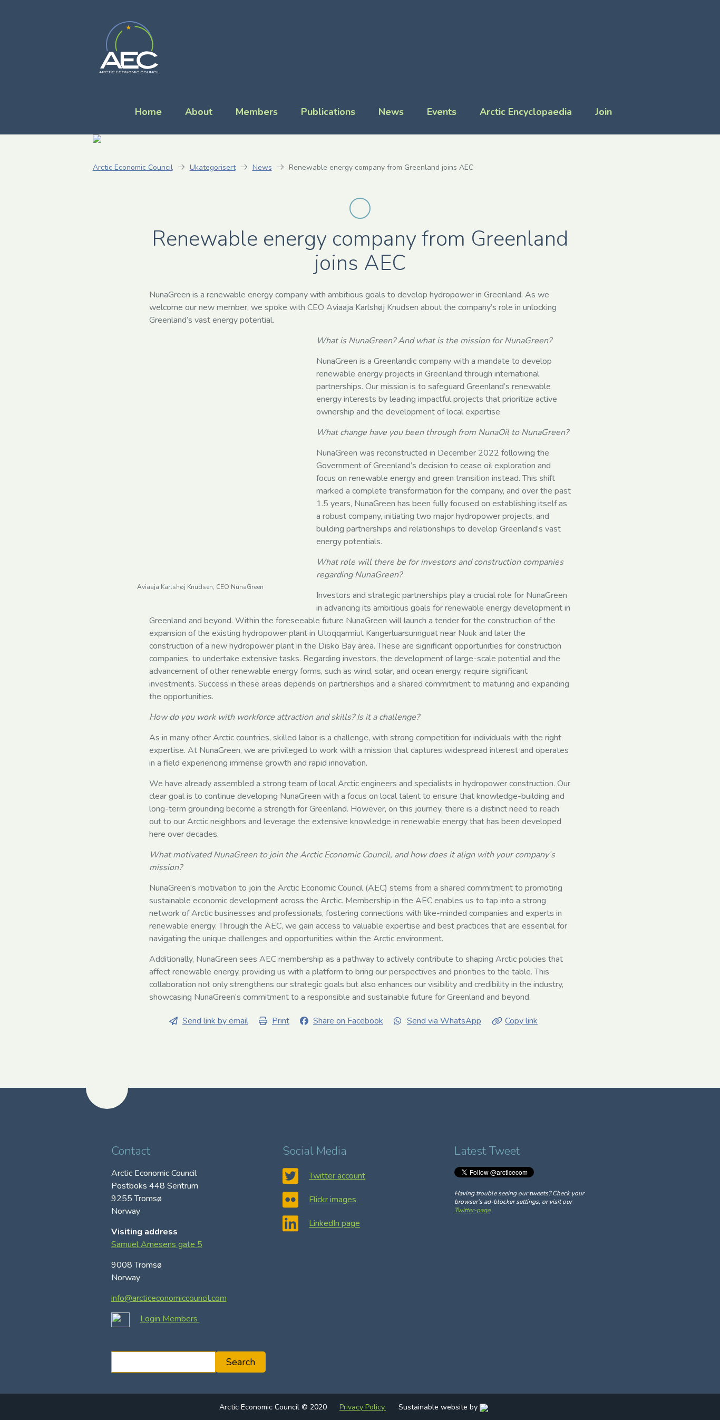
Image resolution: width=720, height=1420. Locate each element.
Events (441, 111)
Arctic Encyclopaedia (526, 111)
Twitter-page (472, 1210)
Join (603, 111)
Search (240, 1362)
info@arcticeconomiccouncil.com (169, 1298)
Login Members (170, 1319)
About (198, 111)
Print (280, 1021)
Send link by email (215, 1021)
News (391, 111)
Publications (328, 111)
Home (148, 111)
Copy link (521, 1021)
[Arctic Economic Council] (129, 46)
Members (257, 111)
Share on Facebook (348, 1021)
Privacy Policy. (362, 1407)
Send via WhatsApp (444, 1021)
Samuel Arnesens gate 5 (156, 1244)
